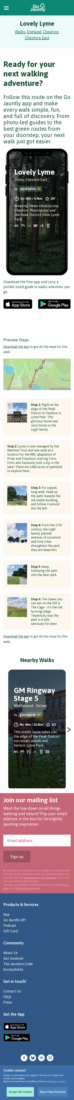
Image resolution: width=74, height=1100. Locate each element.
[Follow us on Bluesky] (32, 1057)
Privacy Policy (58, 1081)
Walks (20, 31)
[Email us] (41, 1057)
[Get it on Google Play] (54, 304)
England (34, 31)
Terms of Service (25, 888)
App (6, 914)
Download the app (16, 346)
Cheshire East (37, 37)
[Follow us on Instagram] (50, 1057)
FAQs (7, 997)
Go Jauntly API (14, 920)
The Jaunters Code (18, 964)
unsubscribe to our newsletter (39, 877)
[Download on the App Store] (17, 304)
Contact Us (12, 991)
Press (7, 1002)
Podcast (9, 925)
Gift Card (10, 931)
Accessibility (13, 969)
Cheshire (51, 31)
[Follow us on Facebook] (24, 1057)
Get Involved (13, 958)
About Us (10, 953)
